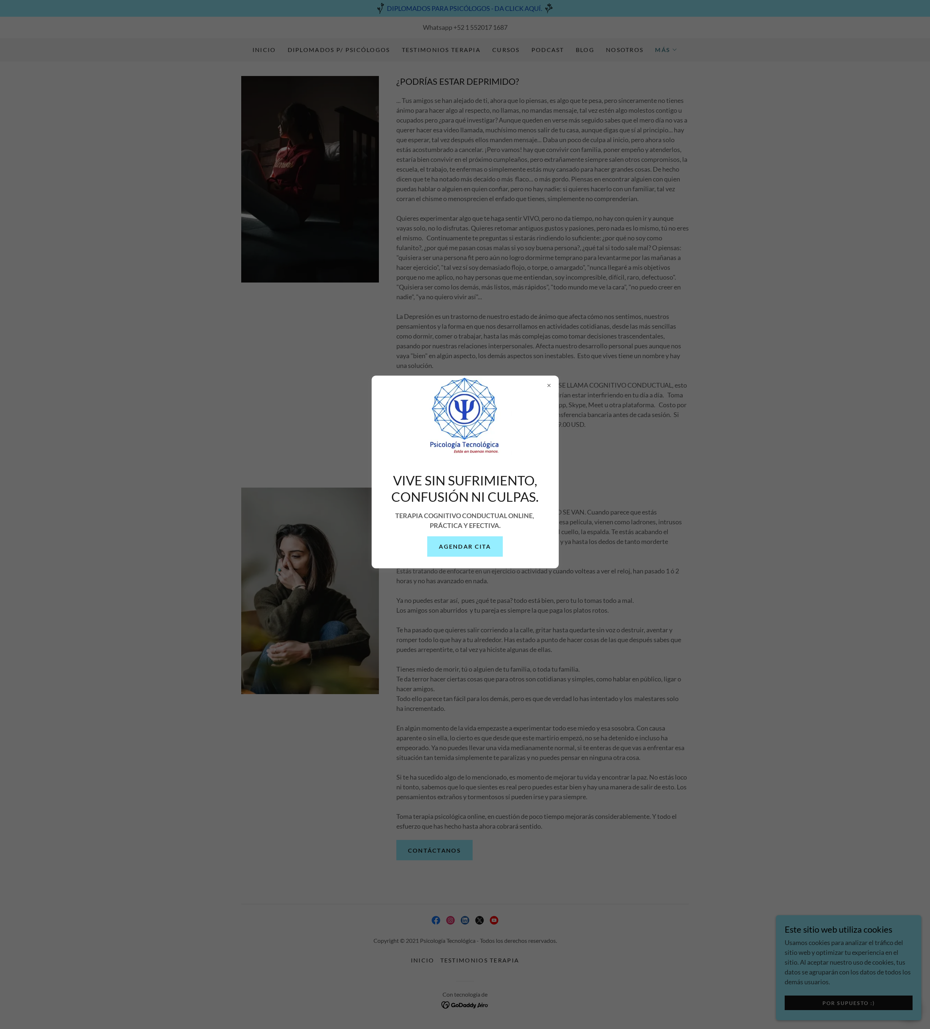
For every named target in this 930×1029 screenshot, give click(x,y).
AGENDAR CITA (465, 546)
